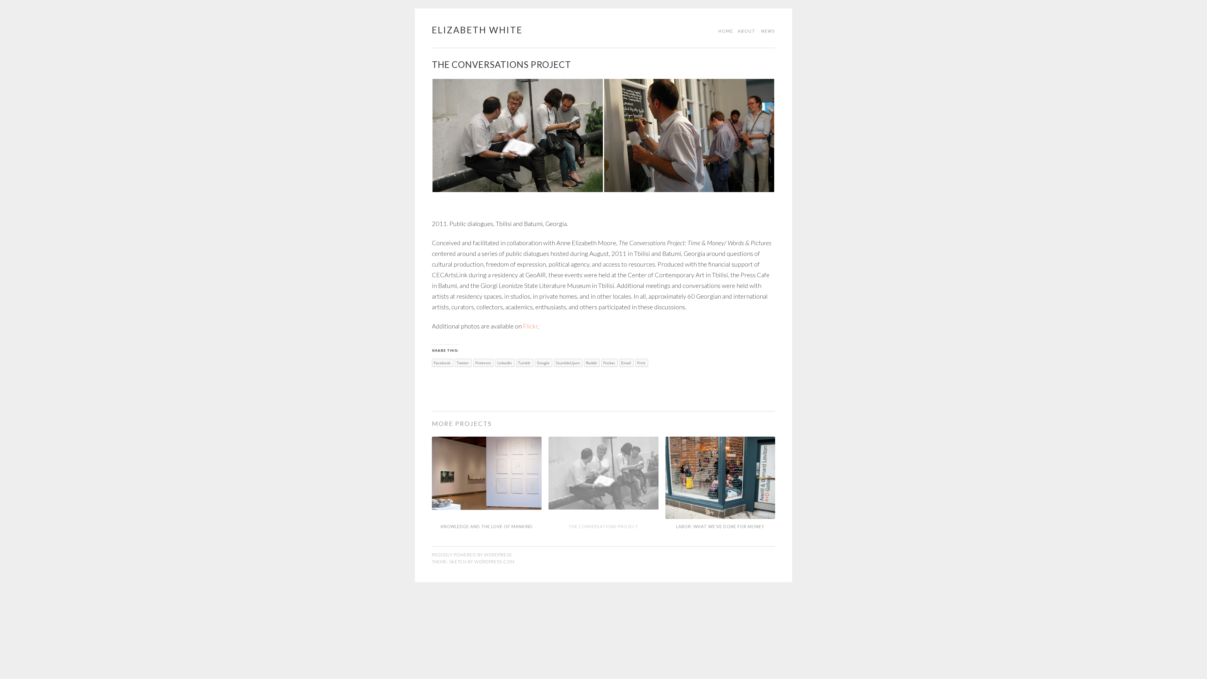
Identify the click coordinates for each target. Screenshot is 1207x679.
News (768, 31)
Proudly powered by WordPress (472, 554)
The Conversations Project (603, 526)
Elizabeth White (477, 30)
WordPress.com (494, 561)
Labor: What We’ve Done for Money (720, 526)
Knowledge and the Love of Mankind (487, 526)
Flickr (530, 326)
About (746, 31)
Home (726, 31)
